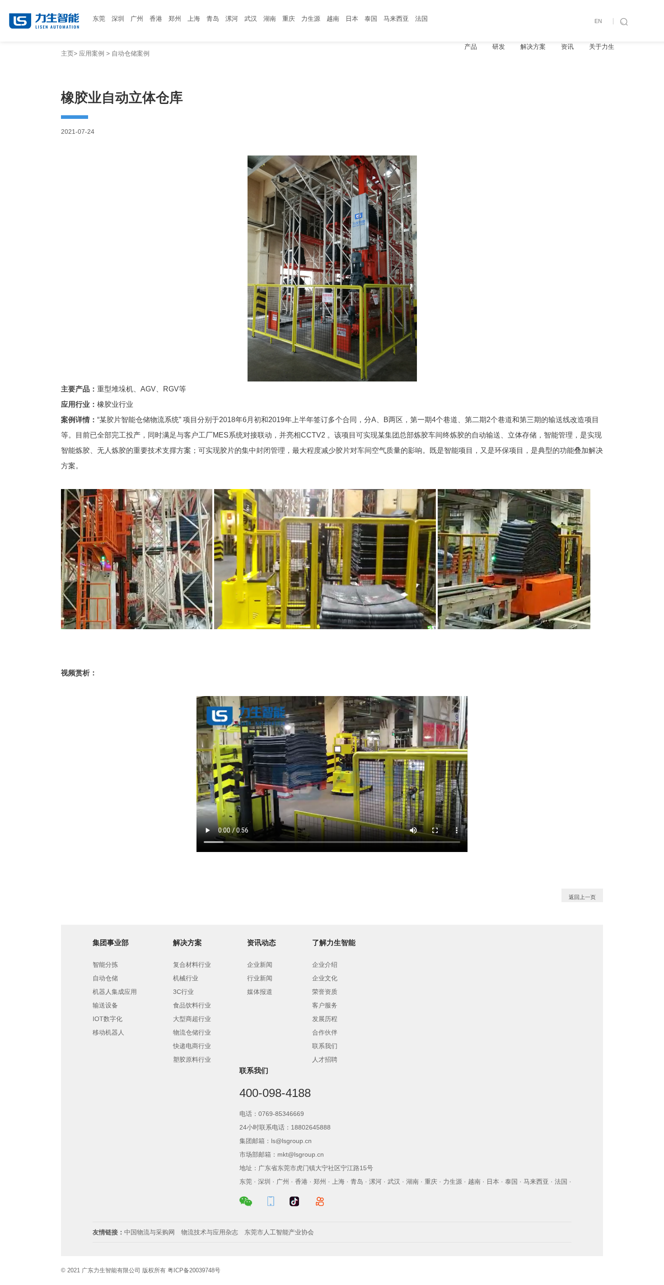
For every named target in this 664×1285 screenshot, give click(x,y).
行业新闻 (259, 978)
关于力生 (601, 46)
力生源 (310, 18)
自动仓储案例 (131, 53)
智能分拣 (105, 964)
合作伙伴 (324, 1032)
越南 (333, 18)
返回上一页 (582, 897)
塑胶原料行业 (192, 1059)
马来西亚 (396, 18)
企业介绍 (324, 964)
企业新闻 (259, 964)
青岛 (212, 18)
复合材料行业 (192, 964)
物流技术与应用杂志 (209, 1232)
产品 (470, 46)
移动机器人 (108, 1032)
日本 (352, 18)
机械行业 (185, 978)
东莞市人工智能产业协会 (279, 1232)
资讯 (567, 46)
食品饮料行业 (192, 1005)
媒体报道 (259, 991)
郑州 (174, 18)
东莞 (99, 18)
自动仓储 (105, 978)
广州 (137, 18)
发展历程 (324, 1018)
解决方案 (533, 46)
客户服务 (324, 1005)
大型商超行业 (192, 1018)
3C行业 (183, 991)
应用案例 (91, 53)
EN (598, 21)
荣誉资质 (324, 991)
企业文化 (324, 978)
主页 (67, 53)
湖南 (269, 18)
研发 (498, 46)
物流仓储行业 (192, 1032)
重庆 (288, 18)
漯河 (231, 18)
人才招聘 (324, 1059)
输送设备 (105, 1005)
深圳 (118, 18)
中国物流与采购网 (149, 1232)
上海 (193, 18)
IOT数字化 (107, 1018)
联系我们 (324, 1046)
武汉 (250, 18)
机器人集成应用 (115, 991)
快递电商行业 (192, 1046)
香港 (156, 18)
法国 (421, 18)
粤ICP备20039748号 (194, 1270)
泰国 (371, 18)
